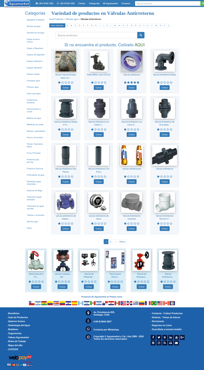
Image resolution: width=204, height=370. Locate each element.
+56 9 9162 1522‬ (45, 3)
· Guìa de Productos (17, 317)
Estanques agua (33, 80)
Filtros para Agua (34, 93)
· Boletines (12, 329)
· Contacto (156, 313)
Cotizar (81, 3)
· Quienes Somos (16, 321)
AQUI (140, 45)
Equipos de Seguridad (35, 54)
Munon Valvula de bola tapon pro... (66, 76)
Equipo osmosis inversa (33, 40)
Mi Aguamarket (110, 3)
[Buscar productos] (140, 35)
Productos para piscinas (33, 160)
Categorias (94, 3)
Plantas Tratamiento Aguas (35, 145)
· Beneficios (13, 313)
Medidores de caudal (35, 124)
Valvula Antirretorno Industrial (131, 217)
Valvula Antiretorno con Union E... (131, 123)
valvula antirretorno (164, 168)
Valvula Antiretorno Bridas (164, 74)
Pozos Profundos (34, 153)
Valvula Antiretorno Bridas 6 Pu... (65, 123)
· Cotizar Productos (172, 313)
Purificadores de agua (35, 175)
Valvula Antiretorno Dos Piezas (65, 170)
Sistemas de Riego (34, 190)
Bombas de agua (33, 26)
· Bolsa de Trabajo (16, 341)
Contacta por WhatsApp (106, 329)
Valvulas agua (32, 221)
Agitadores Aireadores (36, 19)
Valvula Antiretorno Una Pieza (98, 170)
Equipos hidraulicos (34, 61)
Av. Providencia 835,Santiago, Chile (104, 313)
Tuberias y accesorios (35, 215)
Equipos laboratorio (34, 67)
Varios (29, 228)
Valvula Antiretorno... (168, 275)
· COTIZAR (12, 349)
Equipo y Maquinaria (35, 48)
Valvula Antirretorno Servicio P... (164, 217)
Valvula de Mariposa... (142, 275)
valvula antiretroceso (131, 168)
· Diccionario (157, 321)
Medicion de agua (34, 118)
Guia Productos (56, 19)
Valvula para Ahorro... (115, 275)
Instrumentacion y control (34, 110)
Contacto (125, 3)
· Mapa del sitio (15, 345)
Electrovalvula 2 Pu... (36, 275)
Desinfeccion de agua (35, 32)
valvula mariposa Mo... (62, 275)
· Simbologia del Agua (18, 325)
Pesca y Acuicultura (35, 137)
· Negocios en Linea (161, 325)
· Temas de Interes (170, 317)
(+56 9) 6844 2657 (103, 321)
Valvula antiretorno (131, 74)
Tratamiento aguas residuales (34, 198)
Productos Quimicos (35, 168)
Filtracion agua (33, 87)
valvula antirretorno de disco (99, 217)
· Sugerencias (14, 333)
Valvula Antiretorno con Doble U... (98, 123)
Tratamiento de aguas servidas (35, 207)
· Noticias (156, 317)
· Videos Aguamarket (18, 337)
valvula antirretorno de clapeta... (66, 217)
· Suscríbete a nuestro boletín (166, 329)
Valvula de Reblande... (89, 275)
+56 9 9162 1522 (67, 3)
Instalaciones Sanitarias (32, 101)
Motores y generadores (36, 131)
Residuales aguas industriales (34, 182)
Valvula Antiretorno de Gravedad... (164, 123)
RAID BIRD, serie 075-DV (98, 74)
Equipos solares (33, 74)
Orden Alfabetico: (57, 25)
